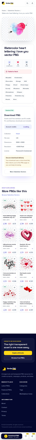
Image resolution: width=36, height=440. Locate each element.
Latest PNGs (6, 386)
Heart (18, 133)
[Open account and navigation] (32, 3)
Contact (4, 407)
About (3, 403)
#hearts (8, 99)
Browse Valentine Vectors (10, 195)
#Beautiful (8, 77)
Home (4, 10)
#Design (18, 81)
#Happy (8, 85)
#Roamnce (16, 88)
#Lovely (8, 88)
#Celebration (18, 77)
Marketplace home (26, 394)
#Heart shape (24, 85)
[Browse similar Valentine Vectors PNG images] (14, 201)
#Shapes (19, 92)
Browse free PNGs (18, 358)
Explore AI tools (18, 353)
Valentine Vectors (14, 10)
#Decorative (9, 81)
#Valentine (9, 95)
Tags (21, 390)
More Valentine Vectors (18, 172)
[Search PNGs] (27, 3)
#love (15, 99)
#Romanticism (10, 92)
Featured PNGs (7, 390)
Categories (23, 386)
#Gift (25, 81)
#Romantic (26, 88)
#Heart (15, 85)
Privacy (4, 411)
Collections (5, 394)
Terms (4, 415)
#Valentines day (19, 95)
